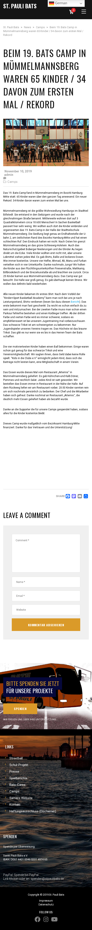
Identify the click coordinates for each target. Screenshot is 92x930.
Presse (14, 771)
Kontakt (14, 805)
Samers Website (21, 798)
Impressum (46, 900)
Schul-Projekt (18, 765)
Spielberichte (18, 778)
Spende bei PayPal (26, 875)
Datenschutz (46, 904)
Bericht (75, 301)
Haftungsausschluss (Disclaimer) (32, 811)
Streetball (16, 758)
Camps (12, 181)
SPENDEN (20, 708)
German (60, 3)
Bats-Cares (17, 785)
